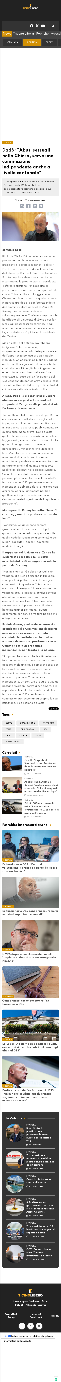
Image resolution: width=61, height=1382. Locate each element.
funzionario (13, 742)
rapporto (48, 723)
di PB (20, 200)
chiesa (23, 735)
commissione (27, 723)
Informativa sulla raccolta (17, 1341)
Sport (49, 42)
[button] (22, 1326)
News (7, 33)
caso (8, 735)
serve (9, 723)
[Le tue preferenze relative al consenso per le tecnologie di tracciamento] (56, 1379)
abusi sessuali (28, 729)
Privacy (55, 1316)
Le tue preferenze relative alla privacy (32, 1336)
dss (46, 729)
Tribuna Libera (23, 33)
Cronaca (12, 42)
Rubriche (42, 33)
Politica (32, 42)
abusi (9, 729)
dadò (38, 735)
